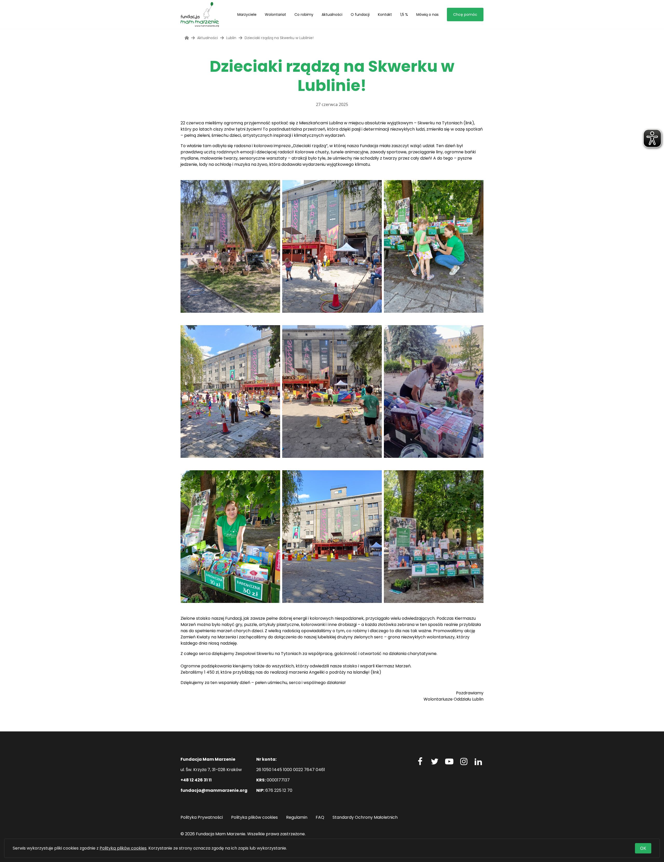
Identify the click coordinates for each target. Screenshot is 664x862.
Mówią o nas (427, 14)
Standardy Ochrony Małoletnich (365, 817)
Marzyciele (247, 14)
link (468, 123)
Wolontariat (275, 14)
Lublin (231, 37)
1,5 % (404, 14)
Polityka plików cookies (254, 817)
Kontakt (385, 14)
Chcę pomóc (465, 14)
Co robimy (303, 14)
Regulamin (296, 817)
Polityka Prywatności (202, 817)
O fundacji (360, 14)
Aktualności (332, 14)
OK (643, 848)
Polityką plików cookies (123, 848)
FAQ (320, 817)
